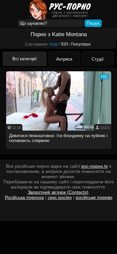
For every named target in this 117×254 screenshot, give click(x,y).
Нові (53, 44)
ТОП (64, 44)
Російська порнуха (24, 197)
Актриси (64, 59)
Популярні (81, 44)
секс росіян (60, 197)
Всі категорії (24, 58)
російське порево (94, 197)
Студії (98, 59)
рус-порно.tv (94, 166)
